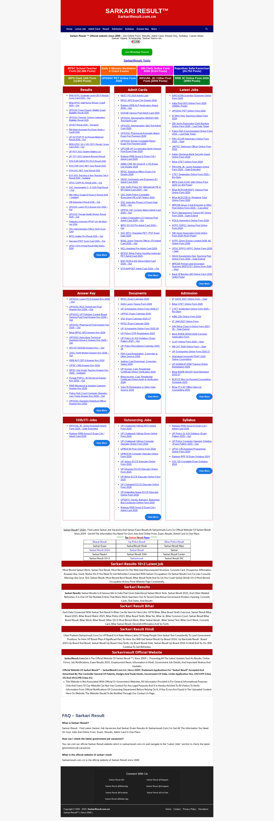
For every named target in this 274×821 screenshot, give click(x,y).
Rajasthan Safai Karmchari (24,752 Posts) (192, 70)
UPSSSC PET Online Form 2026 (119, 79)
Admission (117, 29)
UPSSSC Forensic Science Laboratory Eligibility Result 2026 (87, 118)
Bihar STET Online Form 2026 (187, 161)
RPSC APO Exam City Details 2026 (139, 100)
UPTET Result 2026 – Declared (83, 125)
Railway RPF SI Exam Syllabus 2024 (191, 456)
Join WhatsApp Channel (137, 52)
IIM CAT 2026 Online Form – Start (189, 346)
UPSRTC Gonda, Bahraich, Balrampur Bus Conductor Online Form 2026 (140, 501)
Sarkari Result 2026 (99, 550)
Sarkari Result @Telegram (157, 780)
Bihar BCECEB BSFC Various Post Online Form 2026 (190, 191)
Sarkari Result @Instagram (157, 786)
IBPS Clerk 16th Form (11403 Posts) (82, 79)
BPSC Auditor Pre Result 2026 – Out (86, 236)
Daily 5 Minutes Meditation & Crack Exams (119, 70)
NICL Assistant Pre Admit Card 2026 (139, 248)
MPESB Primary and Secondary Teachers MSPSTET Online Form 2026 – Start (192, 266)
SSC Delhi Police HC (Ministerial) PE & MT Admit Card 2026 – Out (141, 188)
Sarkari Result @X (116, 780)
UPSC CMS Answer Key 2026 (84, 365)
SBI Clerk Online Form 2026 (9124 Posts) (155, 70)
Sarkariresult (136, 558)
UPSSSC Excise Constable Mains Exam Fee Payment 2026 (138, 142)
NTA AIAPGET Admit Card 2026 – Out (140, 268)
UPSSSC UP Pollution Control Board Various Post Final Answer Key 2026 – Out (88, 317)
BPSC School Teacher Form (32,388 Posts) (82, 70)
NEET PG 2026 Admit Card (134, 95)
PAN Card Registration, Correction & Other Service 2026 (139, 355)
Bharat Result (100, 542)
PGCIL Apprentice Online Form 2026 (190, 220)
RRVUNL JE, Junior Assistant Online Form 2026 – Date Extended (190, 168)
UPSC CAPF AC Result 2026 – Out (85, 182)
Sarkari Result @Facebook (116, 793)
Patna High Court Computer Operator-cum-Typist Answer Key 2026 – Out (88, 394)
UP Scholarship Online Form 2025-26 (140, 328)
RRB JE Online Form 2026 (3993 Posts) (192, 79)
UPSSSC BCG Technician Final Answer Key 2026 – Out (85, 308)
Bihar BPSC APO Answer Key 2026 (87, 332)
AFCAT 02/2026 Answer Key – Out (86, 348)
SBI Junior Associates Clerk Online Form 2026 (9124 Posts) (189, 234)
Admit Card (94, 29)
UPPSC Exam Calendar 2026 (136, 313)
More (154, 29)
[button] (206, 29)
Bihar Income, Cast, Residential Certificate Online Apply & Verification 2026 (139, 379)
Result (106, 29)
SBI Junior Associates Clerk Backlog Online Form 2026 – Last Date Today (190, 125)
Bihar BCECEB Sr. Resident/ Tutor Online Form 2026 (189, 198)
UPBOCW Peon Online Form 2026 (138, 449)
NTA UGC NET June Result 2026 (84, 170)
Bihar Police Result (174, 542)
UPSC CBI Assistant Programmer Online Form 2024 (189, 450)
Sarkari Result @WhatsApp (116, 786)
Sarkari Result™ (137, 11)
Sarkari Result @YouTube (157, 793)
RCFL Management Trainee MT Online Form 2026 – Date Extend (191, 214)
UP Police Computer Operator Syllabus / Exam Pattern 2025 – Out (192, 442)
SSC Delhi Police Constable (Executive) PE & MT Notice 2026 (138, 196)
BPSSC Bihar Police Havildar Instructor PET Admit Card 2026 (141, 254)
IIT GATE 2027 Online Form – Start (189, 299)
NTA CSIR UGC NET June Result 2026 (87, 166)
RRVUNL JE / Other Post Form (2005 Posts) (155, 79)
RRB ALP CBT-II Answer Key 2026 (86, 360)
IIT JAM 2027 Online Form (185, 321)
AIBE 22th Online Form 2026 (186, 316)
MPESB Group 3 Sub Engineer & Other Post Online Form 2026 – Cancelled (192, 206)
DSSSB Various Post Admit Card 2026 (140, 113)
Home (69, 29)
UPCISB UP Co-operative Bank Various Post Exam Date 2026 (141, 150)
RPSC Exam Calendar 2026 (135, 323)
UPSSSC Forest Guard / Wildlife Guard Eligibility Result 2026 (87, 111)
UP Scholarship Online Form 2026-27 (140, 309)
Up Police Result (136, 542)
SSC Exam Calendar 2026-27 (136, 318)
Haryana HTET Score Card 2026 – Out (87, 241)
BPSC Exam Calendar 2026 (135, 299)
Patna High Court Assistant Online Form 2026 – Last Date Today (192, 132)
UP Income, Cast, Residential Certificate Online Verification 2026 (138, 370)
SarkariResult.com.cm (99, 809)
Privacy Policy (189, 809)
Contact (177, 809)
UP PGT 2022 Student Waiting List (85, 151)
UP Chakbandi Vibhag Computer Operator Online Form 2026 (137, 442)
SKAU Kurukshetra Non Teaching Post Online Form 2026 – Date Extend (191, 257)
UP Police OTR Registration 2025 (138, 333)
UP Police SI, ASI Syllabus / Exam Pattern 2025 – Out (138, 339)
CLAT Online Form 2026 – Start (188, 341)
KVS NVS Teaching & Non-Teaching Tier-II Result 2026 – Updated (88, 176)
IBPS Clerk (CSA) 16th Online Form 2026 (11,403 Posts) (190, 183)
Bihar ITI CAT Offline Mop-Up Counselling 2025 (187, 388)
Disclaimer (203, 809)
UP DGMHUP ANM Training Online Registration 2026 (190, 365)
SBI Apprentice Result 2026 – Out (84, 202)
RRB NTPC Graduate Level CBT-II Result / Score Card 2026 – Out (89, 96)
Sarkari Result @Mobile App (116, 799)
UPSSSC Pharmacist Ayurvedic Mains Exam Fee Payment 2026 (140, 134)
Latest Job (80, 29)
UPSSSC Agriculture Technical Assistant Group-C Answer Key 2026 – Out (88, 340)
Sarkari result (137, 550)
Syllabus (129, 29)
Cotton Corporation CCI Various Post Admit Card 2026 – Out (139, 219)
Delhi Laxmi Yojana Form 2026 (136, 304)
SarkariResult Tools (137, 60)
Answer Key (142, 29)
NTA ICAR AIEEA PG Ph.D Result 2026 (87, 161)
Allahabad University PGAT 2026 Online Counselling (189, 357)
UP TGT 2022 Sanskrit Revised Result (87, 156)
